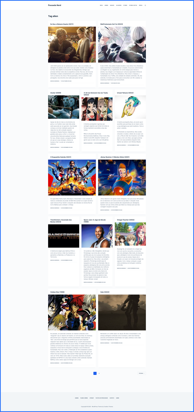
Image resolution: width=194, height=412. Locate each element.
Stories (125, 5)
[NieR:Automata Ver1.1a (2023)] (122, 45)
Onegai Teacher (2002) (125, 220)
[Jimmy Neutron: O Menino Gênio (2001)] (122, 177)
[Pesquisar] (145, 5)
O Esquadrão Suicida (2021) (60, 157)
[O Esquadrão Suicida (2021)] (72, 177)
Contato (112, 398)
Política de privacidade (102, 398)
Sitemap (92, 398)
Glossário (118, 5)
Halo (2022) (104, 292)
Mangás (112, 5)
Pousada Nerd (54, 5)
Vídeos (140, 5)
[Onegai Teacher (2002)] (130, 234)
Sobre (117, 398)
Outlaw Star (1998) (57, 292)
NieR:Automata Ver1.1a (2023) (111, 24)
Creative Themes (108, 406)
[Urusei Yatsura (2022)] (130, 107)
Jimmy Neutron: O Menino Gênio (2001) (114, 157)
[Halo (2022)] (122, 312)
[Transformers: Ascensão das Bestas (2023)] (63, 236)
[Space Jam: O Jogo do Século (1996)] (97, 236)
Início (101, 5)
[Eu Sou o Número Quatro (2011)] (72, 45)
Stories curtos (133, 5)
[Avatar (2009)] (63, 107)
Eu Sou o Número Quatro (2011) (61, 24)
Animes (106, 5)
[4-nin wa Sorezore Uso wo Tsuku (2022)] (97, 109)
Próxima (141, 373)
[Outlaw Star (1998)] (72, 312)
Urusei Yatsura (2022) (125, 93)
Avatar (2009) (55, 93)
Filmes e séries (84, 398)
